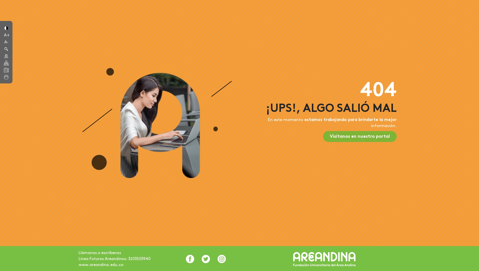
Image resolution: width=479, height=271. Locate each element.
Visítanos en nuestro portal (360, 136)
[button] (6, 27)
